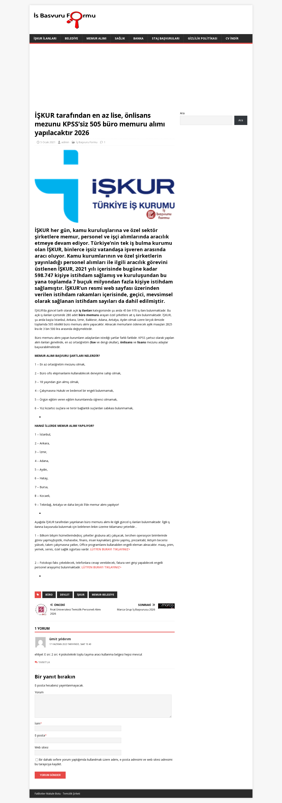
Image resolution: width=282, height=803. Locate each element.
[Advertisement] (141, 80)
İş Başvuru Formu (86, 142)
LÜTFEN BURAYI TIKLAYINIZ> (110, 549)
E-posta (40, 735)
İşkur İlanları (45, 38)
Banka (138, 38)
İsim (37, 723)
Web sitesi (41, 747)
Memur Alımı (96, 38)
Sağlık (120, 38)
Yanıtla (44, 662)
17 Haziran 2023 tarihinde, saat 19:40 (70, 644)
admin (65, 142)
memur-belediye (103, 594)
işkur (80, 594)
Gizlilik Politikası (202, 38)
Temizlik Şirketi (71, 793)
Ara (182, 113)
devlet (65, 594)
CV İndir (232, 38)
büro (49, 594)
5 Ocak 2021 (47, 142)
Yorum (39, 692)
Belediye (71, 38)
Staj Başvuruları (165, 38)
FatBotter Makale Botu (48, 793)
